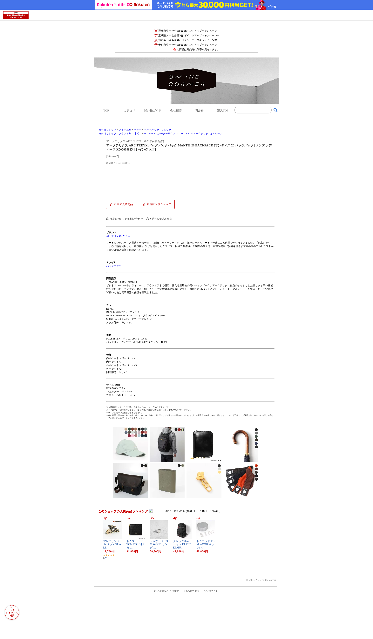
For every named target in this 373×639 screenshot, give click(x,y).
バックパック (113, 265)
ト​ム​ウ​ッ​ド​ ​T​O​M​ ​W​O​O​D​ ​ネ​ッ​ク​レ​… (205, 544)
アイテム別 (125, 130)
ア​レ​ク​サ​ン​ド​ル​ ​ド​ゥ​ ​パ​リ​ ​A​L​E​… (112, 544)
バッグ (137, 130)
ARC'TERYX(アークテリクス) (159, 133)
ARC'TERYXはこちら (118, 236)
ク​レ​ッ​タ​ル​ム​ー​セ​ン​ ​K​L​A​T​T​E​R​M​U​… (182, 544)
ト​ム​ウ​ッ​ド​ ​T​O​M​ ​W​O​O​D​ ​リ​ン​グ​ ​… (159, 544)
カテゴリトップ (107, 130)
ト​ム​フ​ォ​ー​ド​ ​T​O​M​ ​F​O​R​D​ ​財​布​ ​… (135, 544)
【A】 (137, 133)
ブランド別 (125, 133)
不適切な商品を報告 (161, 218)
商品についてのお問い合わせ (126, 218)
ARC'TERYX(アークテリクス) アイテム (200, 133)
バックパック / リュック (157, 130)
